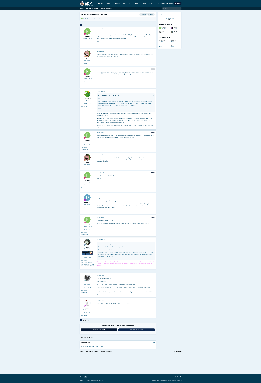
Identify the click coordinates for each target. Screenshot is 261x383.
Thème (87, 380)
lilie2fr (175, 31)
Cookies (101, 380)
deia (163, 31)
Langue (82, 380)
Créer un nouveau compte (99, 329)
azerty (175, 27)
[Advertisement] (120, 363)
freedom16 (164, 27)
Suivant (89, 25)
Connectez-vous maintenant (136, 329)
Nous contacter (94, 380)
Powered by (174, 380)
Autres (100, 18)
